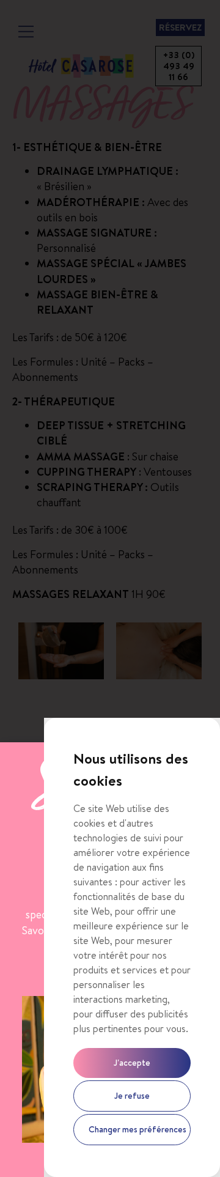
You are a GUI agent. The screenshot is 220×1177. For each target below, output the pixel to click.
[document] (110, 588)
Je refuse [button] (132, 1096)
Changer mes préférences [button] (137, 1129)
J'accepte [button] (132, 1063)
